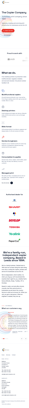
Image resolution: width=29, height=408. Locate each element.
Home (3, 354)
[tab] (4, 338)
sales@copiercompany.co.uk (8, 374)
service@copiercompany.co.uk (9, 395)
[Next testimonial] (25, 338)
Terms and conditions (6, 404)
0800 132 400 (9, 30)
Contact (13, 354)
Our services (7, 35)
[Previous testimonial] (21, 338)
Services (8, 354)
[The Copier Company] (14, 350)
